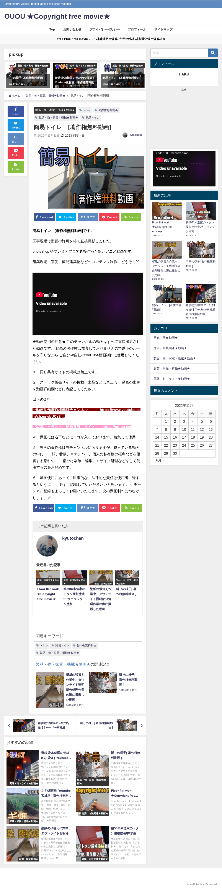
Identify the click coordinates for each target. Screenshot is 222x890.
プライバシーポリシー (105, 29)
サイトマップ (163, 29)
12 (202, 429)
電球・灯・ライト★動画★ (171, 378)
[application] (184, 168)
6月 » (160, 460)
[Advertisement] (184, 119)
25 (193, 445)
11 (193, 429)
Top (52, 29)
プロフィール (137, 29)
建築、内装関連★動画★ (170, 348)
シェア (15, 113)
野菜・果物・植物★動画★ (171, 368)
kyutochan (136, 135)
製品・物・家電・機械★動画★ (55, 110)
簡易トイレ (92, 117)
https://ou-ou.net (117, 426)
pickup (87, 110)
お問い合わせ (72, 29)
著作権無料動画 (108, 110)
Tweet (16, 127)
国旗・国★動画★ (165, 337)
